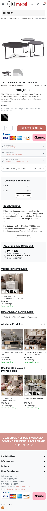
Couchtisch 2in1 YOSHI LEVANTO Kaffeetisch (9, 399)
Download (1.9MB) (15, 258)
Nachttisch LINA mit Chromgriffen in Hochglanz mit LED (12, 298)
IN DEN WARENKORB (30, 128)
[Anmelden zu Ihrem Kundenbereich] (38, 4)
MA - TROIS (12, 251)
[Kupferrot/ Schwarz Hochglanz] (30, 348)
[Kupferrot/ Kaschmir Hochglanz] (34, 348)
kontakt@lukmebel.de (16, 489)
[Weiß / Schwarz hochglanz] (7, 291)
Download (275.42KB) (16, 253)
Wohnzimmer (13, 18)
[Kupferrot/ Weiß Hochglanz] (26, 348)
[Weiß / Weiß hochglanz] (3, 291)
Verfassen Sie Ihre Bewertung (12, 85)
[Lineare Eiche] (3, 348)
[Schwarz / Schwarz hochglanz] (11, 291)
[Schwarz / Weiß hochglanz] (15, 291)
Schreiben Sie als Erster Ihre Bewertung (19, 317)
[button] (32, 4)
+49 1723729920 (23, 487)
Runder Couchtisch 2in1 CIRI (34, 398)
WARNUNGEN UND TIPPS (18, 256)
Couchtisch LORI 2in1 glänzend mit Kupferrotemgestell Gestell (35, 354)
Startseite (4, 18)
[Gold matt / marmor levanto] (3, 393)
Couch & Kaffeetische (26, 18)
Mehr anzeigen (23, 195)
